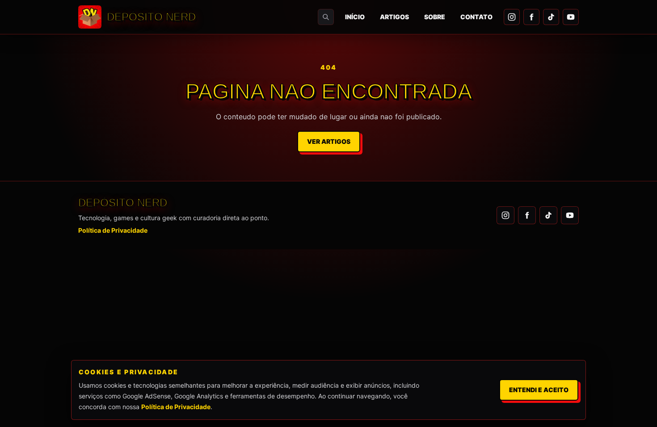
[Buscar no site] (325, 17)
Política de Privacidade (112, 230)
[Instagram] (512, 17)
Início (355, 17)
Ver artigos (328, 141)
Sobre (434, 17)
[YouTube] (571, 17)
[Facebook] (531, 17)
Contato (476, 17)
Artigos (394, 17)
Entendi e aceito (539, 390)
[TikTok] (551, 17)
